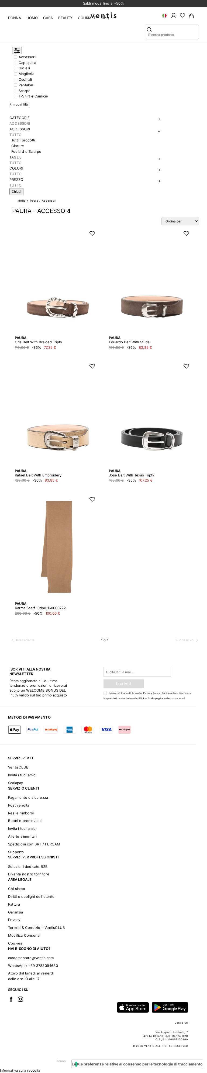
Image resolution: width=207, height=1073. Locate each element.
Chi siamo (16, 888)
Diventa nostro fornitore (28, 874)
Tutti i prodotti (23, 140)
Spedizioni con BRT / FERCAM (34, 844)
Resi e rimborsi (21, 813)
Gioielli (24, 68)
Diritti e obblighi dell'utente (31, 896)
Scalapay (15, 783)
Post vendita (18, 805)
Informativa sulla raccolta (20, 1070)
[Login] (173, 15)
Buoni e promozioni (25, 820)
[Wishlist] (182, 15)
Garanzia (15, 912)
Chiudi (16, 191)
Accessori (27, 57)
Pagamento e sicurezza (28, 797)
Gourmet (87, 18)
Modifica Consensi (24, 935)
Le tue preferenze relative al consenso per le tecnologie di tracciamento (137, 1064)
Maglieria (26, 74)
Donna (14, 18)
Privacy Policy (151, 693)
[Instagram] (20, 999)
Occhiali (25, 79)
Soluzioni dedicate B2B (28, 866)
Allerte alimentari (22, 836)
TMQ (105, 18)
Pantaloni (26, 85)
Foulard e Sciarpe (26, 151)
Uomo (32, 18)
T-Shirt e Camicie (33, 96)
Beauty (65, 18)
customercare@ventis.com (31, 958)
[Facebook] (11, 999)
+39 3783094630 (43, 965)
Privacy (14, 920)
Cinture (17, 146)
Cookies (15, 943)
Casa (48, 18)
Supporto (16, 852)
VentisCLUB (18, 767)
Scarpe (24, 91)
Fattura (14, 904)
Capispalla (27, 62)
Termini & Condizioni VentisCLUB (36, 927)
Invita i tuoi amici (22, 775)
